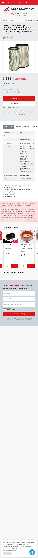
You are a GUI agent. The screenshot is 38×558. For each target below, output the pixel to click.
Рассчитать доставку (19, 104)
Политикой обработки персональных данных (22, 320)
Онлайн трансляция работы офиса (21, 14)
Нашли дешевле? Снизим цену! (11, 107)
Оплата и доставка (22, 127)
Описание (8, 127)
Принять (7, 554)
